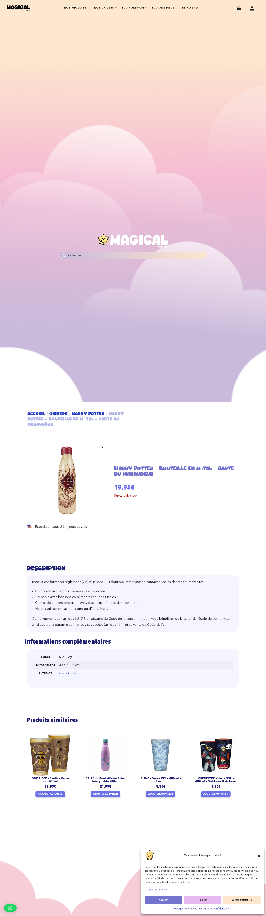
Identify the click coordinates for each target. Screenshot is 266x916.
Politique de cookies (185, 908)
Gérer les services (157, 889)
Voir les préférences (242, 900)
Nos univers (104, 8)
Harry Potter (88, 413)
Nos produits (75, 8)
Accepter (163, 900)
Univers (58, 413)
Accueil (36, 413)
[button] (259, 856)
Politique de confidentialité (214, 908)
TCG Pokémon (133, 8)
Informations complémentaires (67, 642)
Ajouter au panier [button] (50, 794)
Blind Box (190, 8)
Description (46, 568)
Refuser (203, 900)
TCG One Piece (163, 8)
